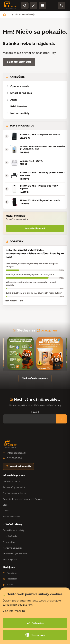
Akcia (13, 99)
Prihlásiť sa (61, 418)
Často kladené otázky (13, 530)
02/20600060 (14, 458)
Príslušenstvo (18, 106)
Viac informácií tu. (14, 610)
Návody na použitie (12, 548)
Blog (5, 505)
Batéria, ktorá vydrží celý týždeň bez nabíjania (30, 274)
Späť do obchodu (19, 61)
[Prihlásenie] (33, 5)
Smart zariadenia (21, 92)
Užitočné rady (10, 536)
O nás (5, 510)
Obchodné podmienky (14, 493)
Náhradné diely (19, 113)
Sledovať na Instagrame (35, 378)
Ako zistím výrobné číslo (15, 553)
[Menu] (42, 5)
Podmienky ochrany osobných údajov (22, 499)
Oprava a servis (19, 86)
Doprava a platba (11, 481)
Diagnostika (9, 542)
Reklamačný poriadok (14, 487)
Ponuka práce (10, 559)
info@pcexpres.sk (16, 452)
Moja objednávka (11, 516)
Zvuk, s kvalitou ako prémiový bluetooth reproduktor (34, 293)
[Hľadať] (25, 5)
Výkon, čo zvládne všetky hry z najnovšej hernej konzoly (31, 283)
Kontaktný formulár (35, 228)
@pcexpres (47, 330)
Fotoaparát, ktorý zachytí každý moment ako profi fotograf (32, 265)
